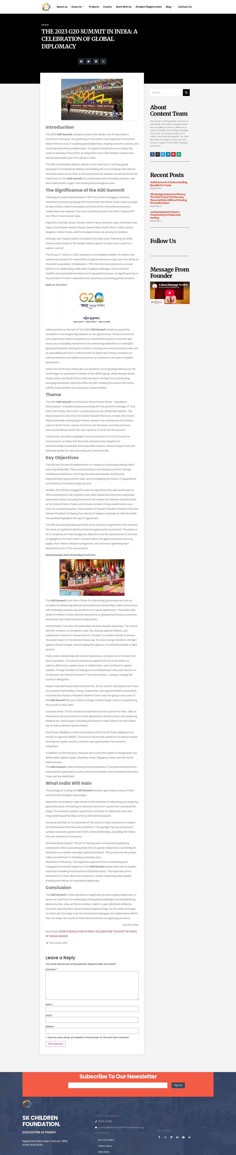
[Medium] (178, 154)
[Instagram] (157, 154)
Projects (94, 6)
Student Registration (149, 6)
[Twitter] (163, 154)
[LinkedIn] (177, 1137)
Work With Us (124, 6)
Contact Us (185, 6)
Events (107, 6)
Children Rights (105, 1146)
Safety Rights (104, 1152)
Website (50, 1026)
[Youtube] (173, 154)
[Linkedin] (168, 154)
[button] (81, 61)
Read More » (156, 188)
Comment (51, 969)
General (45, 25)
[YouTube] (183, 1137)
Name (49, 1004)
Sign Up (178, 1085)
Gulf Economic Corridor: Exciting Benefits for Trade (168, 183)
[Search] (186, 92)
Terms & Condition (106, 1140)
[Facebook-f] (152, 154)
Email (49, 1015)
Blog (168, 6)
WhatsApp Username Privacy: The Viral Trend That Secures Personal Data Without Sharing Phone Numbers (168, 198)
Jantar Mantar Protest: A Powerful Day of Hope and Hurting (165, 215)
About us (62, 6)
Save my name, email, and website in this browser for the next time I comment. (88, 1037)
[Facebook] (159, 1137)
